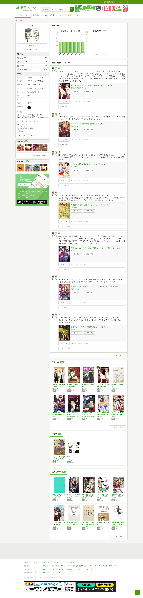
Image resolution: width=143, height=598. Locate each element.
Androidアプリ (46, 572)
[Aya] (20, 151)
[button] (72, 9)
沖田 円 (99, 498)
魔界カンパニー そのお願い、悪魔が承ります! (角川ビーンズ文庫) (95, 248)
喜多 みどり (74, 126)
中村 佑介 (70, 460)
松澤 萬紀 (99, 526)
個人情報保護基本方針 (58, 566)
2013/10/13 (86, 102)
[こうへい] (28, 171)
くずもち (84, 388)
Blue (68, 456)
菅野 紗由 (70, 498)
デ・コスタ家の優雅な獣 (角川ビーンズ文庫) (87, 124)
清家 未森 (74, 166)
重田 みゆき (114, 526)
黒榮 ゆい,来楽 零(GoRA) (78, 88)
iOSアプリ (58, 572)
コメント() (77, 102)
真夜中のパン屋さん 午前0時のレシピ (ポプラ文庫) (90, 327)
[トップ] (16, 21)
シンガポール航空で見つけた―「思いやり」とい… (73, 524)
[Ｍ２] (28, 151)
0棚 (28, 95)
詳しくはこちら (25, 184)
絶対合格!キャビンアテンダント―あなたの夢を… (117, 524)
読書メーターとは (47, 562)
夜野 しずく (74, 250)
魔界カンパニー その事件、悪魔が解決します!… (59, 414)
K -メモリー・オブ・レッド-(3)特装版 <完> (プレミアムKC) (93, 85)
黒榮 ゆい (99, 388)
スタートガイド (61, 562)
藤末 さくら (56, 526)
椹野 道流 (55, 388)
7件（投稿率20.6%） (33, 92)
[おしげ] (36, 171)
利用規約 (72, 562)
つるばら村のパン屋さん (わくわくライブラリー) (89, 205)
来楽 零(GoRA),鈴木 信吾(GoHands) (74, 416)
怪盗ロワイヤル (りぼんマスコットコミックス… (73, 496)
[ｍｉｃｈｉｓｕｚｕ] (36, 151)
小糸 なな (114, 416)
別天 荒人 (84, 498)
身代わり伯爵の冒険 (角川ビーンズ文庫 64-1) (88, 164)
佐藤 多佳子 (114, 388)
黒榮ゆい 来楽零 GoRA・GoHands (89, 416)
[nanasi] (20, 171)
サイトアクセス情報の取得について (106, 566)
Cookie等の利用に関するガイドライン (79, 566)
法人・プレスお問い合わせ (66, 569)
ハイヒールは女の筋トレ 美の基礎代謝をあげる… (88, 524)
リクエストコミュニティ (84, 569)
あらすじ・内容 (89, 91)
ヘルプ (44, 569)
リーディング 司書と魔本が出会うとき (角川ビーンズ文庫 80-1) (95, 286)
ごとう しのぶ (56, 498)
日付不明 (85, 180)
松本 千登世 (85, 526)
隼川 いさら (75, 289)
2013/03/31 (86, 140)
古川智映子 (114, 498)
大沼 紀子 (74, 329)
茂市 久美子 (74, 207)
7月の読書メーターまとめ (32, 49)
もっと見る (101, 54)
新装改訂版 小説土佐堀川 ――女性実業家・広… (117, 496)
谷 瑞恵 (69, 388)
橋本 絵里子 (70, 526)
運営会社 (45, 566)
